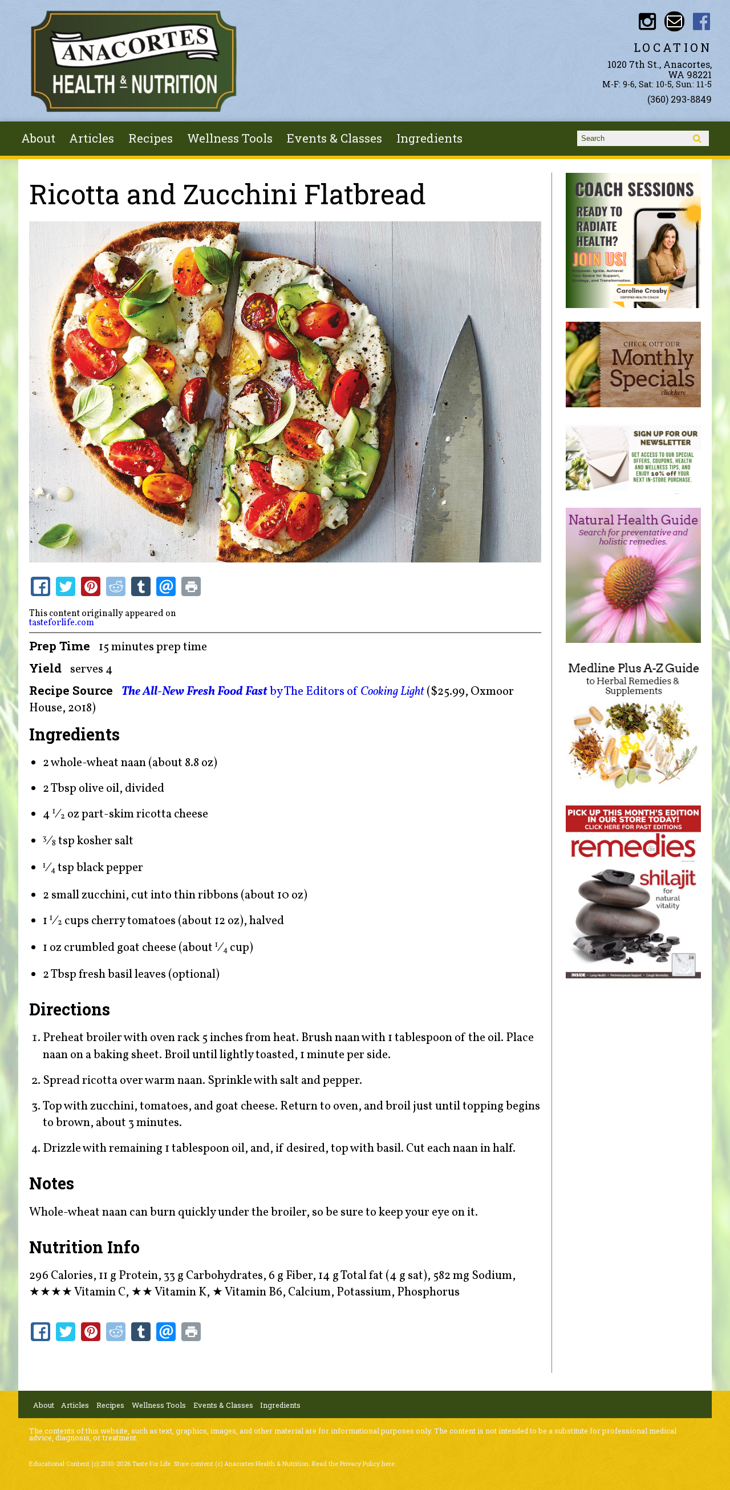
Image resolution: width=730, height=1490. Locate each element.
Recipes (150, 138)
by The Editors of (272, 691)
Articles (91, 138)
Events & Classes (334, 138)
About (38, 138)
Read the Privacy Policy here (353, 1464)
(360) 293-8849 (679, 99)
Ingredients (429, 138)
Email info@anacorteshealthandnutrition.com (674, 21)
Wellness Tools (230, 138)
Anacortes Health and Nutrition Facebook (702, 21)
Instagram (647, 21)
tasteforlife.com (61, 623)
